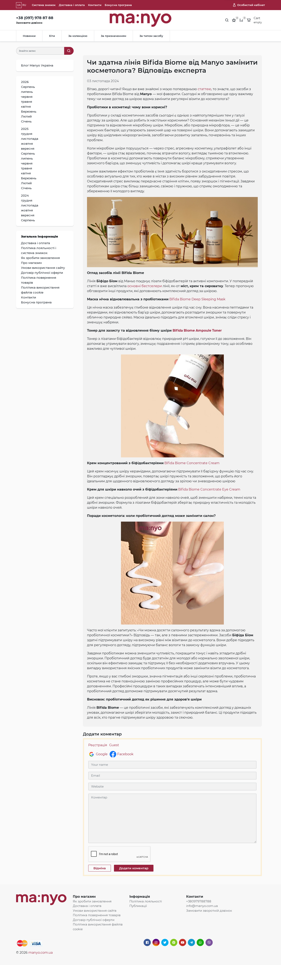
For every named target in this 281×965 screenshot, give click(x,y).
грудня (26, 134)
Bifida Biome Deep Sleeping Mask (197, 299)
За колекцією (77, 35)
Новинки (29, 35)
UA (19, 5)
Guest (114, 745)
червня (27, 97)
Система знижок (44, 5)
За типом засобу (151, 35)
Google (102, 754)
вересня (27, 148)
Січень (26, 121)
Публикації (138, 906)
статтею (204, 89)
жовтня (27, 144)
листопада (29, 139)
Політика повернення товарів (97, 915)
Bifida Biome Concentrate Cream (191, 463)
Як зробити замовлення (92, 901)
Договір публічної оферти (93, 920)
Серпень (28, 87)
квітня (26, 106)
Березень (28, 111)
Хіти (52, 35)
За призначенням (113, 35)
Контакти (94, 5)
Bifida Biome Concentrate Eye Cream (209, 489)
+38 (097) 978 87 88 (34, 18)
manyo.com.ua (40, 953)
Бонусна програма (118, 5)
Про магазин (84, 897)
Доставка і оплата (72, 5)
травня (26, 102)
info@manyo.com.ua (202, 906)
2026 (25, 82)
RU (24, 5)
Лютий (26, 116)
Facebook (125, 754)
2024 (25, 195)
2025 (25, 129)
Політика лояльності (145, 901)
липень (27, 92)
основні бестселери (144, 286)
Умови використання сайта (94, 911)
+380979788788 (198, 901)
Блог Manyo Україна (37, 65)
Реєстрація (97, 745)
